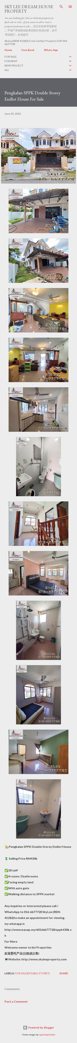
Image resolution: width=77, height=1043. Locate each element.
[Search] (61, 6)
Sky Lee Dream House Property (28, 9)
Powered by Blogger (40, 1027)
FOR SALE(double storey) (32, 973)
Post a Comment (16, 1001)
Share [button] (63, 973)
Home (8, 49)
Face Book (27, 49)
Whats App (51, 49)
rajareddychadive (47, 1035)
